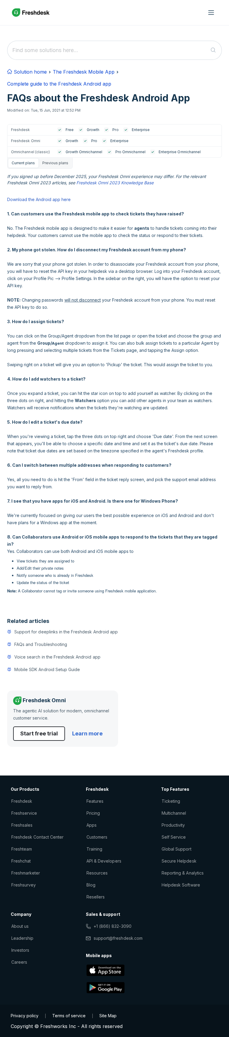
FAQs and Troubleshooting (40, 644)
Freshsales (22, 825)
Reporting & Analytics (183, 872)
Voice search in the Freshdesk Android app (57, 656)
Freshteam (21, 849)
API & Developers (103, 860)
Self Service (174, 837)
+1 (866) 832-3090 (112, 926)
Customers (96, 837)
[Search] (213, 50)
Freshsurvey (23, 884)
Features (94, 801)
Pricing (93, 813)
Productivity (173, 825)
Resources (97, 872)
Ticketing (171, 801)
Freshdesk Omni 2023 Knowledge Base (115, 182)
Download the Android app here (39, 199)
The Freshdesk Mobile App (83, 72)
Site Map (108, 1015)
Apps (91, 825)
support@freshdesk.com (118, 938)
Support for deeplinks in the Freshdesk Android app (66, 631)
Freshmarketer (25, 872)
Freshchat (21, 860)
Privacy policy (24, 1015)
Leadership (22, 938)
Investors (20, 950)
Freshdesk (21, 801)
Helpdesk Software (181, 884)
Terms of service (69, 1015)
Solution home (29, 72)
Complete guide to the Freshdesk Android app (59, 84)
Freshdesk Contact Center (37, 837)
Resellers (95, 896)
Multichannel (174, 813)
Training (94, 849)
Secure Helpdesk (179, 860)
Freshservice (24, 813)
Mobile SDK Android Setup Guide (47, 669)
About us (20, 926)
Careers (19, 962)
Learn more (87, 733)
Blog (90, 884)
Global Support (176, 849)
